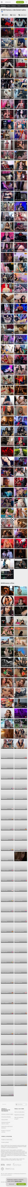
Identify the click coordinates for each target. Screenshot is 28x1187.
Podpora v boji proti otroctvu (5, 1131)
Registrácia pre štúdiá (19, 1114)
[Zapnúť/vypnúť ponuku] (1, 2)
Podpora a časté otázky (6, 1139)
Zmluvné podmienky (6, 1117)
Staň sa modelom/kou (19, 1112)
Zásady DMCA (4, 1119)
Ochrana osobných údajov (7, 1114)
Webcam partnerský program (18, 1118)
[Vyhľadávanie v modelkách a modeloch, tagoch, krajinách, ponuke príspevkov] (26, 5)
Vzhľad (6, 15)
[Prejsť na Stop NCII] (10, 1169)
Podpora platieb (5, 1142)
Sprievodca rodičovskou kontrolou (7, 1127)
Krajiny (14, 15)
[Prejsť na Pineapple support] (2, 1168)
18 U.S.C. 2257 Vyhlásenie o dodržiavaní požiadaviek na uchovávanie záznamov (13, 1174)
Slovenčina (20, 1104)
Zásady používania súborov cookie (5, 1123)
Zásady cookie (18, 1181)
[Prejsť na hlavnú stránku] (8, 2)
